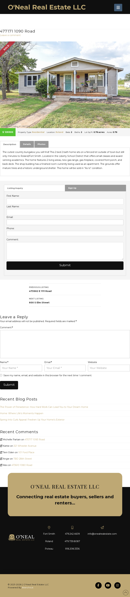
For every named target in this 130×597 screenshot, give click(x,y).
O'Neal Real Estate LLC (47, 7)
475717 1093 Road (35, 439)
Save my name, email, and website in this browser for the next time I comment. (47, 375)
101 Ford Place (26, 452)
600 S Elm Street (39, 300)
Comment (6, 327)
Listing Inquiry (15, 188)
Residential (38, 132)
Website (92, 362)
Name (4, 362)
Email (48, 362)
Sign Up (72, 188)
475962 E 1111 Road (40, 289)
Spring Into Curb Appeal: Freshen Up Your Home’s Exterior (32, 419)
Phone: (10, 228)
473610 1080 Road (22, 465)
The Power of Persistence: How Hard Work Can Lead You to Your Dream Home (44, 407)
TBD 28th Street (22, 458)
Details (27, 144)
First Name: (12, 195)
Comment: (12, 239)
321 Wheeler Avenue (25, 445)
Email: (9, 217)
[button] (118, 7)
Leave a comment (10, 35)
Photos (41, 144)
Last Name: (12, 206)
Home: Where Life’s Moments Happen (21, 413)
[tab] (10, 144)
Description (9, 144)
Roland (59, 132)
